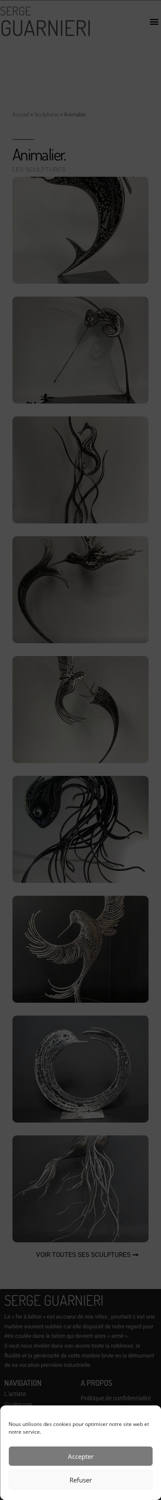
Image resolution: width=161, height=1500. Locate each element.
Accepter (81, 1456)
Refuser (81, 1480)
